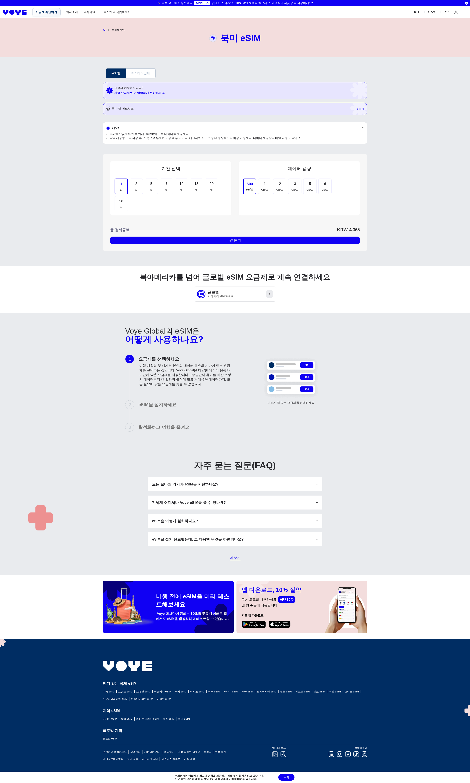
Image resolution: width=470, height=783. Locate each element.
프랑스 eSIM (125, 691)
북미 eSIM (184, 718)
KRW (431, 12)
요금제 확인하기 (46, 12)
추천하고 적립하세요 (117, 12)
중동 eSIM (168, 718)
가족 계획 (189, 758)
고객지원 (89, 12)
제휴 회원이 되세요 (189, 751)
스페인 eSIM (143, 691)
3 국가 (360, 109)
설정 (220, 778)
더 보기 (235, 558)
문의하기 (169, 751)
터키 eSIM (181, 691)
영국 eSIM (214, 691)
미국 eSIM (109, 691)
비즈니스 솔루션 (171, 758)
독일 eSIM (335, 691)
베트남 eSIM (303, 691)
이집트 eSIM (164, 698)
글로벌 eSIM (110, 738)
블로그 (208, 751)
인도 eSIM (319, 691)
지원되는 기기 (152, 751)
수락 (286, 777)
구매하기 (235, 240)
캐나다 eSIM (231, 691)
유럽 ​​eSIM (127, 718)
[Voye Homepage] (15, 12)
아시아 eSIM (110, 718)
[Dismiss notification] (467, 3)
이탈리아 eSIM (162, 691)
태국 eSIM (247, 691)
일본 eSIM (286, 691)
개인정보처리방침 (113, 758)
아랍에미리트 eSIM (142, 698)
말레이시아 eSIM (266, 691)
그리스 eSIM (351, 691)
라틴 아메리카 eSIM (147, 718)
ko (416, 12)
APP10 (200, 3)
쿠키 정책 (132, 758)
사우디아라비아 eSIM (115, 698)
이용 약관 (220, 751)
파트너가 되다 (150, 758)
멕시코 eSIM (197, 691)
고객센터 (135, 751)
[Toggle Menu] (465, 12)
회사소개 (72, 12)
